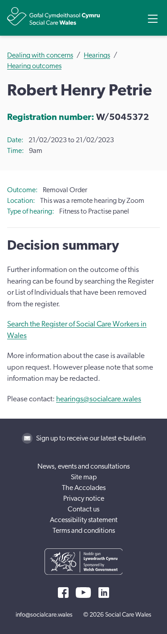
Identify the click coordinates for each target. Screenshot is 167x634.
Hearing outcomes (34, 66)
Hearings (97, 55)
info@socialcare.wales (44, 615)
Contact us (83, 509)
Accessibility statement (84, 519)
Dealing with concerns (40, 55)
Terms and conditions (84, 530)
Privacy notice (83, 498)
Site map (84, 477)
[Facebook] (63, 592)
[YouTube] (83, 592)
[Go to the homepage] (53, 16)
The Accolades (84, 487)
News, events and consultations (83, 466)
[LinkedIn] (103, 592)
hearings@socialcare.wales (98, 399)
